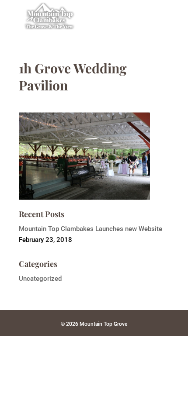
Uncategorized (40, 279)
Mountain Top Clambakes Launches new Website (90, 229)
